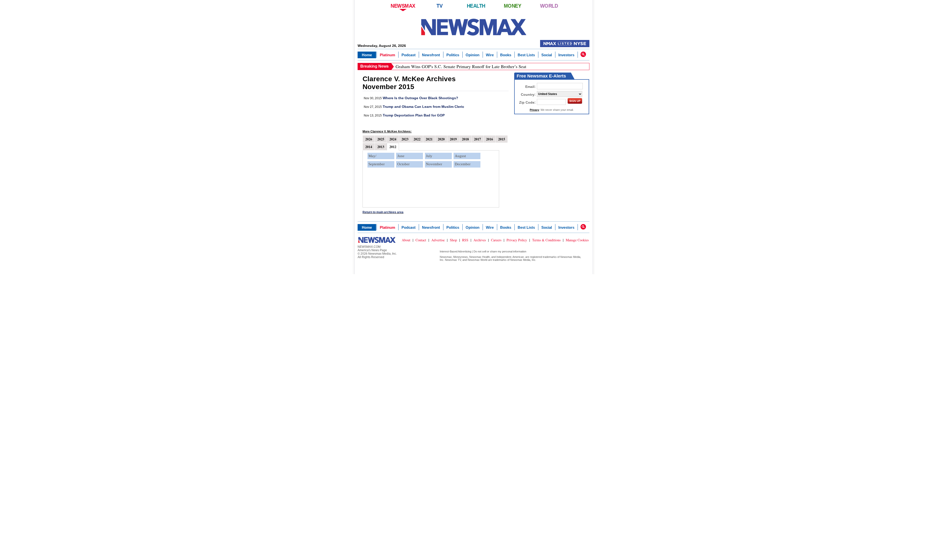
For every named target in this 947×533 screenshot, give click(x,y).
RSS (465, 240)
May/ (372, 156)
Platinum (387, 55)
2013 (380, 146)
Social (546, 55)
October (403, 164)
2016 (489, 139)
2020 (441, 139)
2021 (429, 139)
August (460, 156)
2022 (417, 139)
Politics (452, 55)
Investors (566, 55)
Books (505, 55)
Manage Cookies (577, 240)
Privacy (534, 109)
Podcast (408, 55)
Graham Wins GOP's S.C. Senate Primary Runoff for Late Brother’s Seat (461, 66)
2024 (392, 139)
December (463, 164)
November (434, 164)
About (406, 240)
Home (367, 55)
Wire (490, 55)
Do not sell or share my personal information (500, 251)
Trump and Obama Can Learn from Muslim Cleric (423, 107)
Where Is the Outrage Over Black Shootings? (420, 98)
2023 (404, 139)
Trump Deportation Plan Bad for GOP (414, 115)
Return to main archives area (383, 212)
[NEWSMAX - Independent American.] (474, 27)
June (400, 156)
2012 (392, 146)
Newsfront (431, 55)
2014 (368, 146)
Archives (480, 240)
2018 (465, 139)
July (429, 156)
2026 (368, 139)
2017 (477, 139)
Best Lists (526, 55)
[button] (583, 54)
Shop (453, 240)
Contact (421, 240)
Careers (496, 240)
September (376, 164)
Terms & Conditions (546, 240)
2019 (453, 139)
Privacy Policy (517, 240)
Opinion (472, 55)
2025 (380, 139)
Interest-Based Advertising (455, 251)
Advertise (438, 240)
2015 (501, 139)
